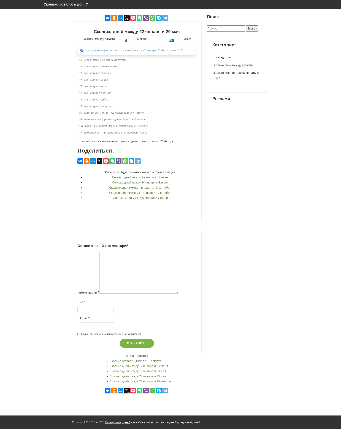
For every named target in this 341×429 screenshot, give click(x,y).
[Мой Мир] (120, 18)
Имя (80, 302)
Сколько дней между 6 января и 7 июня (140, 198)
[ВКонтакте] (107, 18)
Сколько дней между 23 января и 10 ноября (140, 381)
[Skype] (159, 18)
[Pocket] (133, 18)
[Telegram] (165, 18)
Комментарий (87, 293)
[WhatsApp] (152, 18)
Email (84, 318)
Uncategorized (222, 57)
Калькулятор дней (117, 422)
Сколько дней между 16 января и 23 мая (138, 371)
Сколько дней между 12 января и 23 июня (139, 366)
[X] (127, 18)
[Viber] (146, 18)
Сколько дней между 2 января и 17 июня (140, 177)
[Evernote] (139, 18)
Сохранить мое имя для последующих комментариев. (111, 333)
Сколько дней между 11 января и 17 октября (140, 193)
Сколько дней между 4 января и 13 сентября (140, 188)
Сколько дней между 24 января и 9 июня (140, 182)
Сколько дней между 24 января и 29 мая (138, 376)
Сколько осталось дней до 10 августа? (136, 361)
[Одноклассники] (114, 18)
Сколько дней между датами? (232, 65)
